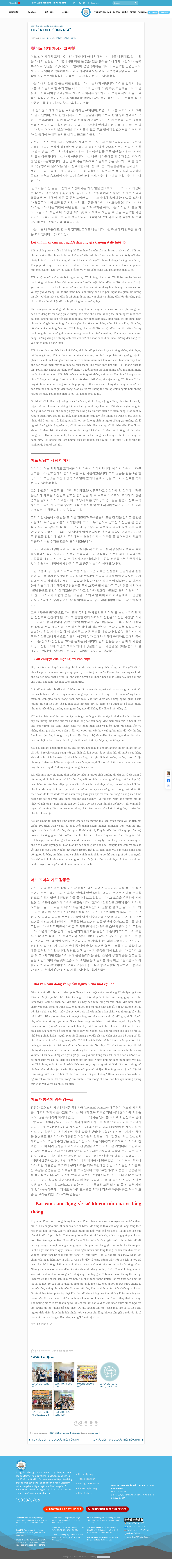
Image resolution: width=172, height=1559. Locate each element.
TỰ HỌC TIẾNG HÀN (102, 12)
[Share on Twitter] (81, 1423)
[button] (90, 3)
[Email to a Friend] (86, 1423)
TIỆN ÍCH (49, 12)
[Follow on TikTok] (23, 1500)
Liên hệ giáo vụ (85, 1493)
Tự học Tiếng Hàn (86, 1478)
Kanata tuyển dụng (87, 1488)
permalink (96, 1433)
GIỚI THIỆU (14, 12)
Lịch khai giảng (85, 1474)
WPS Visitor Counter (142, 1537)
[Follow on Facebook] (18, 1500)
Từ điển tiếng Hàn (138, 12)
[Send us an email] (28, 1500)
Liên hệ (65, 12)
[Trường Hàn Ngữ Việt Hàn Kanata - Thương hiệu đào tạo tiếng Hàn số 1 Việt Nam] (86, 12)
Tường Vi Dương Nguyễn (66, 38)
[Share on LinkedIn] (96, 1423)
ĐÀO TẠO (32, 12)
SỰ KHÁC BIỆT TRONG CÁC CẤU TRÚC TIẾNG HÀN (56, 1439)
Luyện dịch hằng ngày (53, 26)
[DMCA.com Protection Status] (103, 1557)
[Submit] (136, 3)
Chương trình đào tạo (88, 1483)
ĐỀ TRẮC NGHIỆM (120, 12)
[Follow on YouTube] (37, 1500)
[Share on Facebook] (76, 1423)
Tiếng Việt (13, 3)
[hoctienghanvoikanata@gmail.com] (75, 3)
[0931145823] (80, 3)
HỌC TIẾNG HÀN (37, 26)
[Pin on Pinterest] (91, 1423)
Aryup (94, 1557)
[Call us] (33, 1500)
